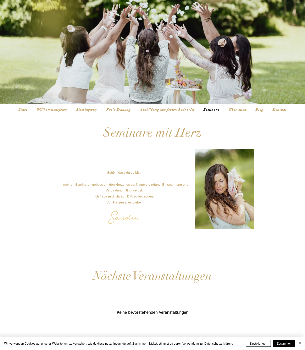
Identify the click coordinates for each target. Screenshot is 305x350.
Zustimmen (284, 343)
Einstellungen (258, 343)
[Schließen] (300, 343)
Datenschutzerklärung (218, 343)
